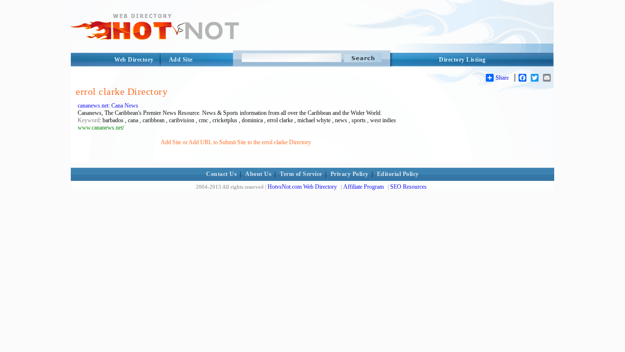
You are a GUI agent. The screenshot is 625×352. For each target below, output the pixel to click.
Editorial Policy (398, 174)
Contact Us (221, 174)
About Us (258, 174)
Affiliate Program (363, 186)
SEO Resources (408, 186)
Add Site (181, 59)
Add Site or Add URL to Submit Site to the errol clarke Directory (236, 142)
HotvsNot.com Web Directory (302, 186)
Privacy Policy (350, 174)
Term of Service (301, 174)
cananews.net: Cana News (108, 105)
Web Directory (134, 59)
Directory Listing (462, 59)
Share (502, 77)
